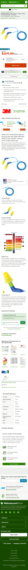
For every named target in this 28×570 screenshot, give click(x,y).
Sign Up (23, 480)
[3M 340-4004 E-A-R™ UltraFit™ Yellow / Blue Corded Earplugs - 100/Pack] (8, 126)
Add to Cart (6, 129)
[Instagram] (2, 512)
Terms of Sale (14, 550)
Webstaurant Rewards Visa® (13, 72)
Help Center (14, 534)
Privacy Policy (17, 328)
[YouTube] (6, 512)
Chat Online (7, 543)
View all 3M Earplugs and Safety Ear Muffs (19, 111)
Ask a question (12, 18)
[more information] (21, 83)
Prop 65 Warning (6, 335)
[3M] (6, 111)
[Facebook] (10, 512)
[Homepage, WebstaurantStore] (14, 2)
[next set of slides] (26, 126)
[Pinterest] (18, 512)
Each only (4, 51)
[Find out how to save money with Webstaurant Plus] (1, 122)
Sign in (22, 59)
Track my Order (14, 539)
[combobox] (14, 5)
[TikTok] (14, 512)
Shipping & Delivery (20, 543)
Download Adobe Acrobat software (9, 382)
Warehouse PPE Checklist (14, 387)
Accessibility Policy (14, 558)
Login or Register (14, 464)
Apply (24, 72)
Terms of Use (10, 328)
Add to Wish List (14, 76)
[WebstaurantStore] (14, 503)
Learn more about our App (12, 497)
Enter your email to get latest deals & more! (14, 477)
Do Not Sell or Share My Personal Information (14, 560)
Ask (23, 322)
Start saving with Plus (11, 489)
